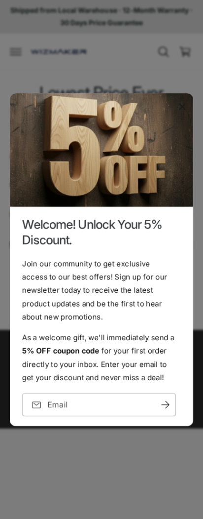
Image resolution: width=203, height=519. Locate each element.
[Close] (182, 106)
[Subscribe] (165, 404)
